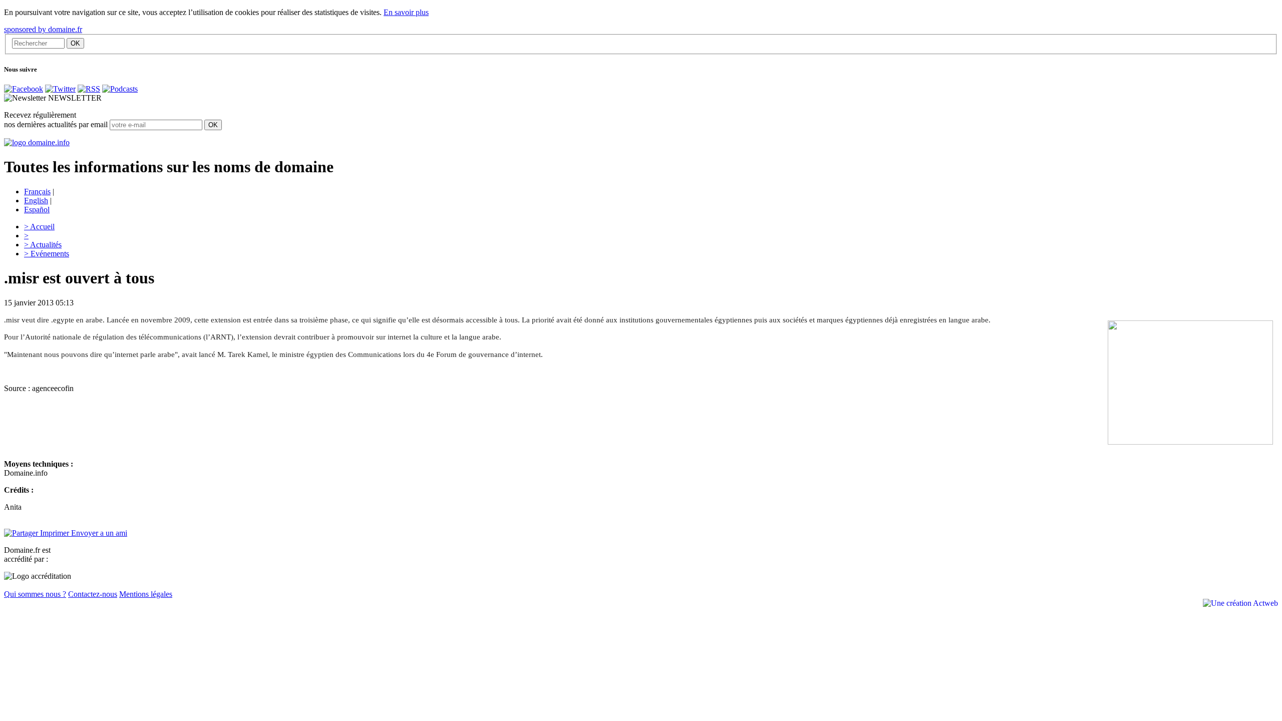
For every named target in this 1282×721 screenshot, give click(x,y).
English (36, 200)
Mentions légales (145, 594)
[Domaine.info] (37, 142)
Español (37, 209)
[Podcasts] (120, 89)
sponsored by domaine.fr (43, 29)
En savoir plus (406, 12)
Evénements (46, 253)
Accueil (39, 226)
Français (37, 191)
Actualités (43, 244)
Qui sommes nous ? (35, 594)
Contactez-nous (92, 594)
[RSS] (89, 89)
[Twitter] (60, 89)
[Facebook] (23, 89)
